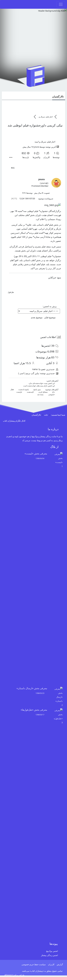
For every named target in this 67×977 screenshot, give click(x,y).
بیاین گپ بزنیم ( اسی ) (28, 373)
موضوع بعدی (36, 317)
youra (36, 146)
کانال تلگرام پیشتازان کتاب (14, 420)
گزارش (60, 964)
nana (35, 369)
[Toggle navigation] (60, 4)
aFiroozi (8, 975)
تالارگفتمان (58, 96)
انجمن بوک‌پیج (52, 951)
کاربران (51, 964)
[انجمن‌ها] (59, 117)
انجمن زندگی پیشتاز (49, 955)
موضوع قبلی (50, 317)
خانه (46, 414)
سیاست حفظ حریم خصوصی (34, 964)
